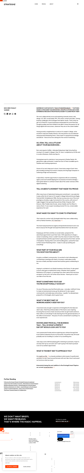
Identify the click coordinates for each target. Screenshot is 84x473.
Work (36, 4)
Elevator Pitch (52, 433)
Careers (57, 467)
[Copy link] (5, 114)
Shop (51, 435)
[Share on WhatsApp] (12, 114)
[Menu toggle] (77, 4)
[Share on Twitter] (10, 114)
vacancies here (48, 367)
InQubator (57, 462)
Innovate (33, 435)
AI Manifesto (58, 464)
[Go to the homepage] (9, 4)
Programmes (44, 433)
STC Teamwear (56, 220)
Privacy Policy (3, 441)
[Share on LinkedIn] (7, 114)
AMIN (56, 463)
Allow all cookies (12, 466)
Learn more (7, 462)
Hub (54, 468)
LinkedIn (33, 446)
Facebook (33, 450)
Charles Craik (76, 18)
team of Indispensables (62, 108)
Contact (52, 436)
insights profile (43, 356)
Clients (42, 432)
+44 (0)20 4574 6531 (33, 444)
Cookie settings (27, 466)
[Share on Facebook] (15, 114)
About (51, 4)
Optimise (33, 432)
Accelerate (33, 433)
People (44, 4)
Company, (72, 24)
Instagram (33, 449)
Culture (42, 435)
